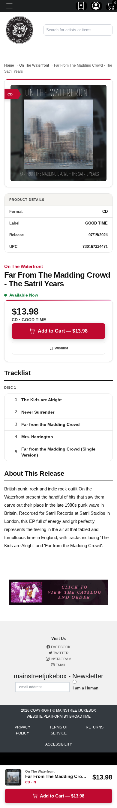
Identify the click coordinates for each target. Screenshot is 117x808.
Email (60, 665)
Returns (95, 727)
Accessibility (58, 744)
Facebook (60, 647)
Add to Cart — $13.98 (63, 330)
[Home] (19, 29)
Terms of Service (59, 730)
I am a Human (85, 688)
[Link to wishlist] (81, 7)
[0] (111, 7)
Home (9, 65)
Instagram (60, 659)
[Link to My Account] (96, 7)
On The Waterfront (34, 65)
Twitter (60, 653)
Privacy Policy (22, 730)
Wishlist (61, 348)
